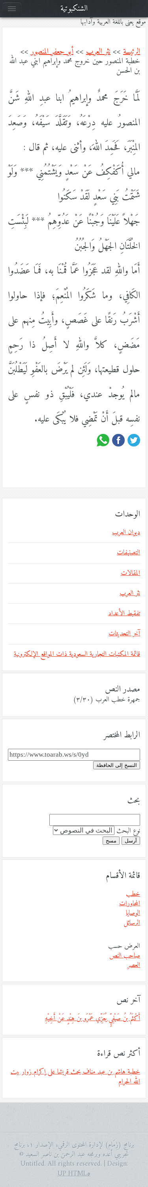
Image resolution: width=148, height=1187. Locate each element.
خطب (133, 894)
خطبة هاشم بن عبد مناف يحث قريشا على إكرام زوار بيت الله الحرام (75, 1076)
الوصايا (133, 913)
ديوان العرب (126, 533)
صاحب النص (124, 956)
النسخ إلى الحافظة (116, 765)
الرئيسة (131, 52)
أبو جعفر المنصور (52, 52)
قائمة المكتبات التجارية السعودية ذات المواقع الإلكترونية (77, 654)
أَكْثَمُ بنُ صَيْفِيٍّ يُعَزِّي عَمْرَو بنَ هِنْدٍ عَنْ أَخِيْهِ (92, 1019)
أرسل (131, 841)
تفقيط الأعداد (124, 614)
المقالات (130, 573)
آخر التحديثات (124, 634)
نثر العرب (98, 52)
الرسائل (132, 923)
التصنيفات (128, 553)
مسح (111, 841)
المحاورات (129, 904)
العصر (133, 965)
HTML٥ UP (74, 1174)
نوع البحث (128, 831)
